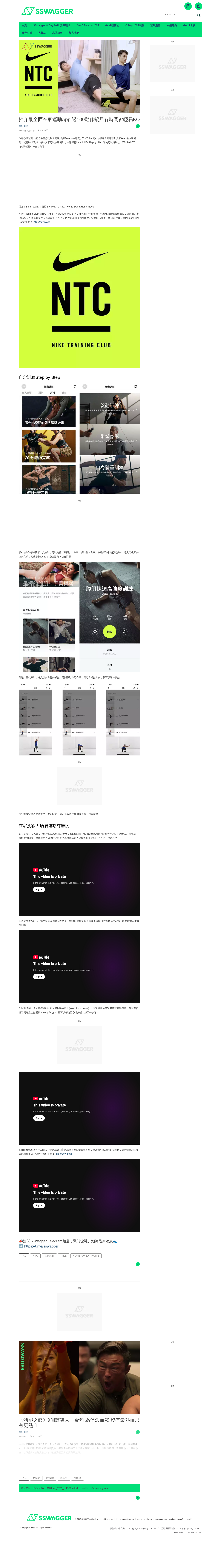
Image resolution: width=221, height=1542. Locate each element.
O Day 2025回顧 (134, 25)
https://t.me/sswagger (41, 1246)
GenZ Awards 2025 (88, 25)
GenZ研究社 (112, 25)
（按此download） (43, 222)
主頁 (24, 25)
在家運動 (49, 1255)
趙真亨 (64, 1478)
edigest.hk (188, 1519)
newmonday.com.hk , (128, 1519)
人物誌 (42, 32)
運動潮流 (155, 25)
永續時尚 (172, 25)
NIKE (63, 1255)
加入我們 (74, 32)
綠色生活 (27, 32)
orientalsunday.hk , (145, 1519)
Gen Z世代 (189, 25)
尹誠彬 (36, 1478)
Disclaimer (178, 1532)
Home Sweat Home (86, 1255)
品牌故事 (57, 32)
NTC (35, 1255)
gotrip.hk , (115, 1519)
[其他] (137, 127)
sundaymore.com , (161, 1519)
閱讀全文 (79, 1464)
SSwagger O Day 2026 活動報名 (51, 25)
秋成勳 (50, 1478)
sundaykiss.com (175, 1519)
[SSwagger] (64, 11)
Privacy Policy (194, 1532)
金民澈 (77, 1478)
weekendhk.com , (104, 1519)
